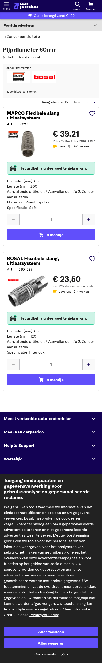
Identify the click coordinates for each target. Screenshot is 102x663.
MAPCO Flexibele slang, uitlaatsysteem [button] (34, 115)
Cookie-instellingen (51, 654)
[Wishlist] (92, 114)
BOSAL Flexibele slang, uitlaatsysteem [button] (33, 260)
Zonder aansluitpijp (23, 36)
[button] (18, 77)
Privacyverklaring (44, 614)
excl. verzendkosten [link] (82, 140)
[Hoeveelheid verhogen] (88, 219)
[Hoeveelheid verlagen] (13, 219)
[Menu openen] (6, 3)
